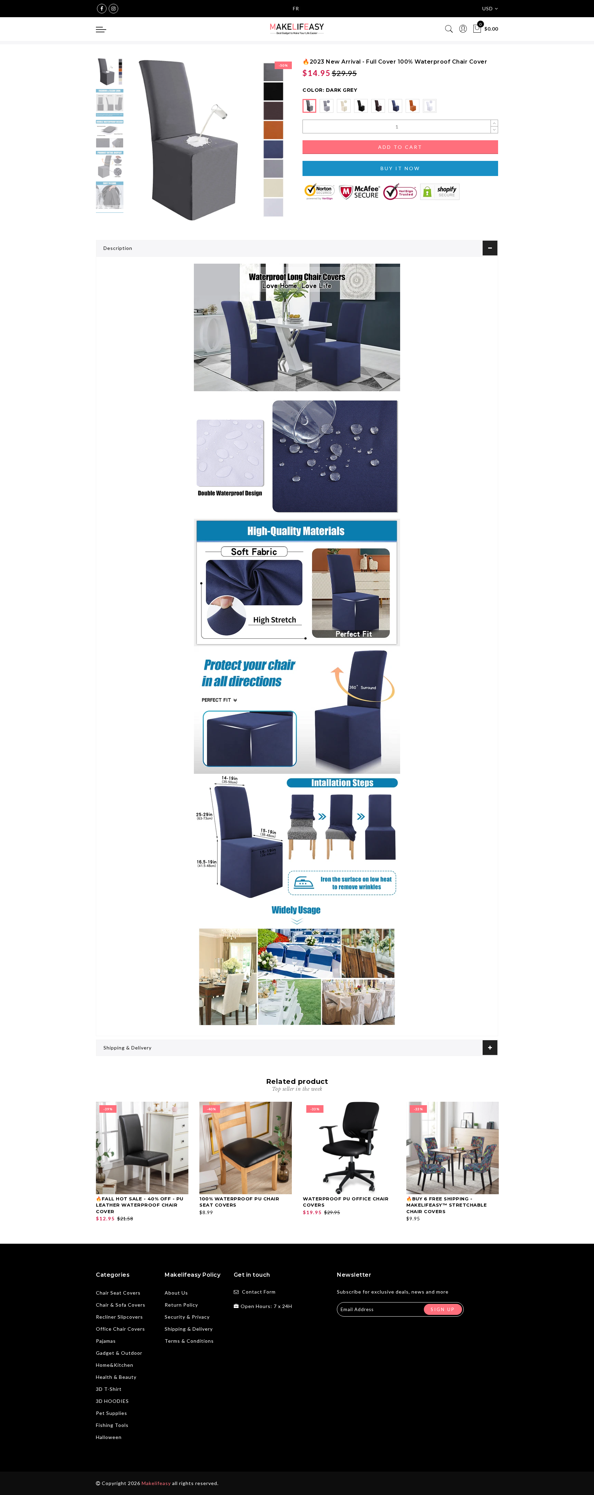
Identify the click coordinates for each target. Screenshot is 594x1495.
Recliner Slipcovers (119, 1317)
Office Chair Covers (120, 1329)
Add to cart (400, 147)
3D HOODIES (112, 1401)
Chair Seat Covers (118, 1293)
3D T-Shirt (109, 1389)
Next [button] (270, 144)
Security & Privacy (187, 1317)
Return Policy (181, 1305)
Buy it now (400, 168)
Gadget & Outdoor (119, 1353)
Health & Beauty (116, 1377)
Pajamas (106, 1341)
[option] (209, 140)
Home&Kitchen (114, 1365)
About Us (176, 1293)
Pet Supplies (111, 1413)
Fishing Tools (112, 1425)
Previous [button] (139, 144)
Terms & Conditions (189, 1341)
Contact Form (259, 1292)
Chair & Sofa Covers (120, 1305)
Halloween (109, 1437)
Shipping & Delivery (127, 1048)
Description (117, 248)
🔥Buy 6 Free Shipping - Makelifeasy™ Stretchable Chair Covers (446, 1205)
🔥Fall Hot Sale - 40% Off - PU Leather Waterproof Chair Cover (140, 1205)
